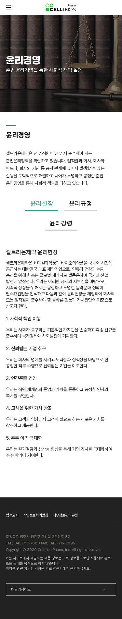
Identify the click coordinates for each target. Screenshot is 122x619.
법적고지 (12, 515)
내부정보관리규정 (65, 515)
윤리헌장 (41, 203)
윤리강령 (61, 223)
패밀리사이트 (21, 589)
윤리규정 (80, 203)
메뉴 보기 (8, 7)
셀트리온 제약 (61, 7)
